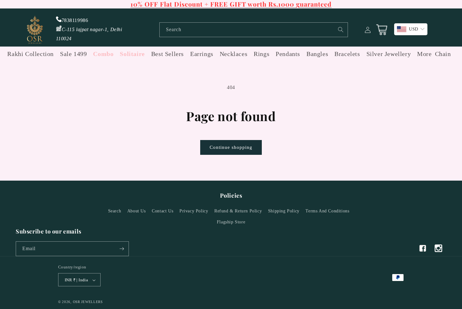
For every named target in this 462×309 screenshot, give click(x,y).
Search (114, 211)
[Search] (341, 30)
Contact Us (162, 211)
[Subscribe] (122, 248)
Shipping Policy (284, 211)
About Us (136, 211)
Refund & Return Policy (238, 211)
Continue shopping (231, 147)
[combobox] (254, 30)
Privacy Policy (193, 211)
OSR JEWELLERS (88, 302)
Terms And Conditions (327, 211)
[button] (423, 54)
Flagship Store (231, 222)
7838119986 (75, 20)
